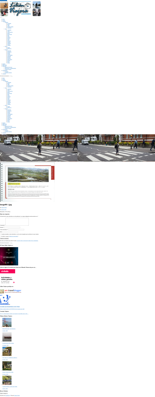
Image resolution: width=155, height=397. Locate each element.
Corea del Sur (10, 32)
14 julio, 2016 (3, 209)
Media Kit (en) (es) (8, 67)
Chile (8, 25)
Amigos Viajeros (8, 69)
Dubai (8, 33)
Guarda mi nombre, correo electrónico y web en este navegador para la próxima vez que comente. (20, 234)
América (6, 22)
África (6, 46)
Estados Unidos (10, 26)
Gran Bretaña (9, 55)
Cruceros (6, 71)
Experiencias (4, 70)
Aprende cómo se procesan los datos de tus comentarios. (27, 240)
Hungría (8, 57)
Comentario (2, 225)
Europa (6, 49)
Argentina (9, 23)
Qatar (8, 39)
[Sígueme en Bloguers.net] (5, 304)
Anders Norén (17, 395)
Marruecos (9, 48)
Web (1, 231)
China (8, 31)
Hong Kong (9, 34)
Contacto (4, 73)
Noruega (9, 58)
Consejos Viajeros (8, 72)
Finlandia (9, 56)
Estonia (8, 54)
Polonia (8, 60)
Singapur (9, 40)
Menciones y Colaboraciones (10, 68)
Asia (6, 28)
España (8, 52)
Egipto (8, 47)
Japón (8, 36)
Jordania (8, 37)
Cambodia (9, 30)
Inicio (3, 19)
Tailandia (9, 43)
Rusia (8, 61)
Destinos (4, 21)
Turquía (8, 42)
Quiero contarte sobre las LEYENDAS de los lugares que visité (12, 308)
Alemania (9, 50)
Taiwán (8, 44)
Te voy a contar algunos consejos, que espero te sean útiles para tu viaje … (14, 313)
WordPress (7, 395)
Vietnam (8, 45)
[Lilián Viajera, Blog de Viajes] (20, 15)
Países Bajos (9, 59)
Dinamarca (9, 51)
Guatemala (9, 27)
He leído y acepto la (9, 236)
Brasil (8, 24)
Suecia (8, 62)
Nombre (2, 227)
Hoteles (3, 63)
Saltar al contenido (3, 0)
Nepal (8, 38)
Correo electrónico (4, 229)
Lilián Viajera (4, 207)
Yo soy (3, 20)
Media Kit (4, 66)
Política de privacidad (13, 236)
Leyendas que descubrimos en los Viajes (10, 306)
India (8, 35)
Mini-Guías (4, 65)
